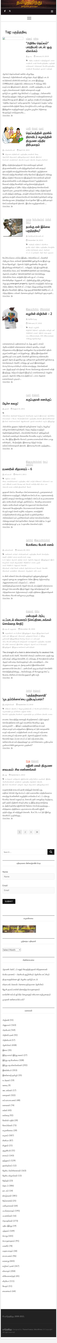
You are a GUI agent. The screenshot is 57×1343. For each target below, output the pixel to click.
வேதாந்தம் (36, 69)
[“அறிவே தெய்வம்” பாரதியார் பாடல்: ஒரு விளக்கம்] (12, 51)
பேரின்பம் (10, 565)
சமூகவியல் (9, 633)
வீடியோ (5, 1281)
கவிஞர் (48, 330)
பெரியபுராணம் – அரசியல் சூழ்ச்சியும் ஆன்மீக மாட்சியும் (26, 974)
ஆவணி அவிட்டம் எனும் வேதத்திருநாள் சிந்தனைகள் (24, 969)
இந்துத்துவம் (45, 560)
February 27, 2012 (35, 323)
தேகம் (29, 487)
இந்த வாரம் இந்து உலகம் (12, 1055)
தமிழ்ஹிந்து (7, 1329)
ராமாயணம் (7, 1256)
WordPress (38, 1329)
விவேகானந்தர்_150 (36, 336)
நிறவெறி (14, 416)
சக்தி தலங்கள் (23, 554)
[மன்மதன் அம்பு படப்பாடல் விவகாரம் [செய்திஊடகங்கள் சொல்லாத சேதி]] (12, 611)
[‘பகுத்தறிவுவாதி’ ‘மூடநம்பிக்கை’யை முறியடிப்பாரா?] (12, 690)
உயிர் (35, 571)
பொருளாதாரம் (8, 1241)
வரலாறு (28, 219)
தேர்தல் (5, 1180)
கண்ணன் (8, 554)
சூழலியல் (6, 1150)
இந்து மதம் (14, 636)
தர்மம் (41, 250)
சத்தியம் (38, 244)
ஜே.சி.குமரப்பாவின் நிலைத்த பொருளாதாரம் (21, 989)
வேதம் (31, 327)
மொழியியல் (52, 247)
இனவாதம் (43, 416)
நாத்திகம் (18, 782)
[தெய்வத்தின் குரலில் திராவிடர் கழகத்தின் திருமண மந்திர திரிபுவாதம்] (12, 135)
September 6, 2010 (18, 775)
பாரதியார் (36, 60)
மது (5, 775)
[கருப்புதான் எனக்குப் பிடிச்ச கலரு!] (12, 395)
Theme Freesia (27, 1329)
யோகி (28, 484)
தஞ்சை (24, 711)
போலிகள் (19, 714)
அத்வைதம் (38, 66)
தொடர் (28, 222)
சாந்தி (32, 481)
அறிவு (31, 60)
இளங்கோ (20, 644)
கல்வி (4, 1110)
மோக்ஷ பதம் (21, 484)
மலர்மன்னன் (8, 550)
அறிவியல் (6, 1040)
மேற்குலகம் (21, 416)
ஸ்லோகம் (38, 481)
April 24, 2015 (24, 150)
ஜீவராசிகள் (22, 487)
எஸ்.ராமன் (7, 474)
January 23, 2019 (42, 56)
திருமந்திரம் (19, 563)
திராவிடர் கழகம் (24, 160)
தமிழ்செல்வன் (9, 704)
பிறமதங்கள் (7, 1221)
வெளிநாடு (29, 416)
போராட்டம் (29, 639)
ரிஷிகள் (35, 330)
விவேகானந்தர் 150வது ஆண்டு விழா (40, 337)
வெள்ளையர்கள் (14, 421)
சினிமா (37, 611)
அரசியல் (48, 219)
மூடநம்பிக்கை (16, 711)
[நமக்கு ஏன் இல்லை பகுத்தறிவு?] (12, 228)
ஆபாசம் (14, 560)
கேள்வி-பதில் (8, 1120)
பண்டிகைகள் (8, 1205)
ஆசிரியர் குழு (32, 319)
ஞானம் (43, 69)
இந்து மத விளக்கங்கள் (34, 461)
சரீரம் (28, 481)
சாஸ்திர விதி (35, 484)
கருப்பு (45, 421)
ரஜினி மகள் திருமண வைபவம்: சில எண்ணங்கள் (27, 767)
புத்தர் (33, 247)
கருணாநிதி (27, 714)
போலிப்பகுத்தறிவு (49, 66)
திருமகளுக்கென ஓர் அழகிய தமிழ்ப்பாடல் (20, 979)
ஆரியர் (41, 333)
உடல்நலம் (6, 1080)
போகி (16, 568)
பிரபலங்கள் (13, 785)
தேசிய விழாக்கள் (38, 219)
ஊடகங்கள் (7, 1090)
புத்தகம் (5, 1231)
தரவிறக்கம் (7, 1165)
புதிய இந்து (7, 1226)
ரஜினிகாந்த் (24, 779)
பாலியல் (21, 568)
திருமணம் (13, 157)
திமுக (34, 633)
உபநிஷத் (49, 69)
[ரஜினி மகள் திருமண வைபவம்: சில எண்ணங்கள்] (12, 761)
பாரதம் (35, 333)
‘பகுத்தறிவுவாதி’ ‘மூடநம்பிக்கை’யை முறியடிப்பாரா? (24, 697)
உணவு (5, 1085)
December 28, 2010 (27, 629)
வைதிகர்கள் (14, 160)
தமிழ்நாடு (16, 779)
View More (9, 115)
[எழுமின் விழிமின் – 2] (12, 318)
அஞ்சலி (5, 1020)
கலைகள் (6, 1105)
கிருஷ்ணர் (29, 571)
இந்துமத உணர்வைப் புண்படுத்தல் (23, 647)
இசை (4, 1050)
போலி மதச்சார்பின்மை (42, 709)
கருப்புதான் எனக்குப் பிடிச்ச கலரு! (26, 401)
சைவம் (5, 1155)
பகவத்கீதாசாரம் (12, 481)
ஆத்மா (8, 560)
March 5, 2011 (20, 474)
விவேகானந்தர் (45, 309)
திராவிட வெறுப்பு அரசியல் (39, 160)
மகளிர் (28, 128)
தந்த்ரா (20, 560)
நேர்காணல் (7, 1200)
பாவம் (39, 571)
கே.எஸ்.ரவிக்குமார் (13, 642)
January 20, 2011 (23, 550)
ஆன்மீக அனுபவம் (34, 560)
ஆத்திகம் (33, 782)
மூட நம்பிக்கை (37, 714)
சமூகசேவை (7, 1130)
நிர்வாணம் (21, 571)
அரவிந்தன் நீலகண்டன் (36, 236)
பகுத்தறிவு (52, 63)
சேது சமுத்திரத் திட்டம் (26, 709)
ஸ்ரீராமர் (8, 709)
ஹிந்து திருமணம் (24, 157)
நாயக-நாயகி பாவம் (19, 557)
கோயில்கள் (7, 1125)
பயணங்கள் (7, 1215)
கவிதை (36, 38)
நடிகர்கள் (42, 779)
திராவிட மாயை (47, 714)
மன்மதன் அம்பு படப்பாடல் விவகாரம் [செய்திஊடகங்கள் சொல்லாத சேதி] (26, 620)
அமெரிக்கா (6, 416)
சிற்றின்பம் (27, 563)
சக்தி (12, 568)
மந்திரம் (10, 557)
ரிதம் (45, 253)
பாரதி (35, 63)
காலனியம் (38, 421)
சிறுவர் (5, 1145)
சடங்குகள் (8, 779)
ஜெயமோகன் (25, 421)
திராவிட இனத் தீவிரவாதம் (46, 419)
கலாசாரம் (12, 644)
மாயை (33, 563)
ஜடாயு (30, 56)
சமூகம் (41, 128)
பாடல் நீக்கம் (17, 633)
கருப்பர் (36, 416)
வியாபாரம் (21, 636)
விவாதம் (35, 128)
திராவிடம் (14, 709)
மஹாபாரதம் (7, 1251)
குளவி (6, 409)
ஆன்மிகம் (29, 464)
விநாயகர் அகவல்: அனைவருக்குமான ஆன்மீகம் (23, 984)
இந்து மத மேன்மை (32, 309)
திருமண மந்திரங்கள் (12, 154)
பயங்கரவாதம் (8, 1210)
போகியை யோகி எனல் (40, 544)
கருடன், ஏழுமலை (10, 629)
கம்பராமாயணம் (9, 1100)
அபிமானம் (46, 481)
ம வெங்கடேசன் (9, 150)
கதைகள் (6, 1095)
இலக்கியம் (7, 1070)
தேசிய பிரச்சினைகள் (11, 1170)
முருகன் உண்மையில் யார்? (13, 999)
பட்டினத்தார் (35, 253)
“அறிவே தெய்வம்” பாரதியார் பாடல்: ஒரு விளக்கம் (39, 47)
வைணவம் (6, 1291)
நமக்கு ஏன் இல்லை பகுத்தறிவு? (38, 229)
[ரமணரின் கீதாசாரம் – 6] (12, 461)
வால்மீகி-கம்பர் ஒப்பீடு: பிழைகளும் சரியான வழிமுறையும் (26, 994)
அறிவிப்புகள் (7, 1035)
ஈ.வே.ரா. (14, 419)
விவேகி (8, 484)
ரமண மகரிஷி (13, 487)
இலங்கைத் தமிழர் (10, 1075)
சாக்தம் (15, 554)
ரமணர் (14, 484)
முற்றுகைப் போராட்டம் (33, 636)
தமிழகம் (27, 644)
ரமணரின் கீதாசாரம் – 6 (17, 469)
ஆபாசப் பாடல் (35, 644)
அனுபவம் (17, 565)
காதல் (12, 563)
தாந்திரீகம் (13, 571)
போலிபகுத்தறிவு (42, 63)
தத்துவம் (29, 38)
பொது (28, 761)
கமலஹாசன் (32, 642)
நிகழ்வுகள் (35, 395)
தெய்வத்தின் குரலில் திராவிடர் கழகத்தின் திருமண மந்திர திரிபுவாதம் (39, 139)
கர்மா (42, 484)
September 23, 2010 (25, 704)
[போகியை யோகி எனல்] (12, 540)
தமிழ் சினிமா (33, 779)
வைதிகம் (31, 154)
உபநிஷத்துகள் (45, 60)
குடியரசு (50, 253)
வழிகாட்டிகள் (8, 1266)
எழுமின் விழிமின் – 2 (39, 313)
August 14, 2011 (18, 409)
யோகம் (39, 568)
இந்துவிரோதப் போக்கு (17, 639)
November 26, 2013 (35, 240)
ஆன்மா (8, 479)
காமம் (25, 560)
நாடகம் (5, 1190)
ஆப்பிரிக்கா (51, 416)
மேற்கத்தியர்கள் (23, 419)
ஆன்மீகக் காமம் (30, 568)
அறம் (41, 253)
